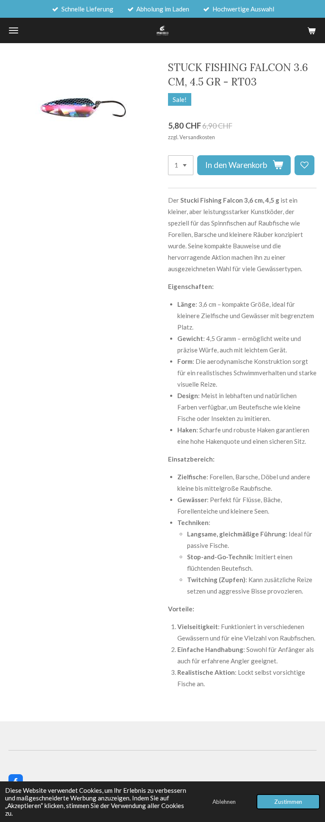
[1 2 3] (180, 165)
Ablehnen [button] (224, 801)
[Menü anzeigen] (13, 30)
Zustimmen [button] (288, 801)
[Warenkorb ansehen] (311, 30)
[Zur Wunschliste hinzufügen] (304, 165)
